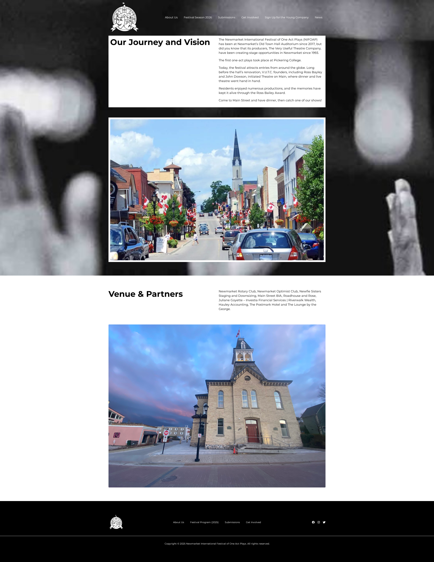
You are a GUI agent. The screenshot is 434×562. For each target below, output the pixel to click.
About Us (171, 17)
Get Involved (250, 17)
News (318, 17)
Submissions (226, 17)
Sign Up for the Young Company (287, 17)
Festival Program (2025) (204, 522)
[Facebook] (313, 522)
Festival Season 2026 (198, 17)
